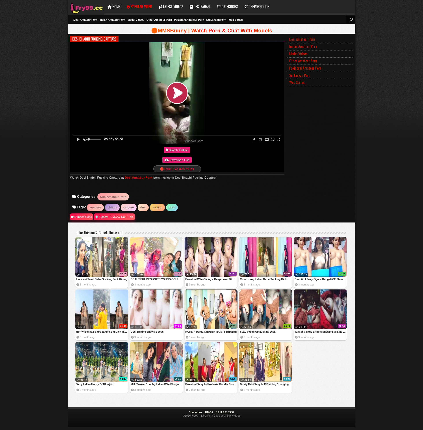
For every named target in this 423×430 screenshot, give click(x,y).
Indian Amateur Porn (112, 19)
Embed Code (83, 217)
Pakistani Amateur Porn (189, 19)
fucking (157, 207)
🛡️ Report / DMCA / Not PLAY (114, 217)
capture (128, 207)
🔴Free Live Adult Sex (177, 169)
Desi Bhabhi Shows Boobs (147, 331)
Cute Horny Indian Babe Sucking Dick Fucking (266, 279)
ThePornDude (258, 6)
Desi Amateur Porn (85, 19)
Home (115, 6)
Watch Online (178, 150)
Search (350, 20)
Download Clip (179, 160)
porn (172, 207)
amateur (95, 207)
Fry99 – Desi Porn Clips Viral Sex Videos (86, 6)
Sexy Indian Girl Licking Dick (258, 331)
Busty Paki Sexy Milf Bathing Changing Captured (266, 384)
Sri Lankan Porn (216, 19)
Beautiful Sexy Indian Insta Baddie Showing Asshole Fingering (211, 384)
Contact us (195, 412)
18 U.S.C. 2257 (225, 412)
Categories (229, 6)
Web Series (235, 19)
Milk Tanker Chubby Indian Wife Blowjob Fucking (157, 384)
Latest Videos (172, 6)
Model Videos (136, 19)
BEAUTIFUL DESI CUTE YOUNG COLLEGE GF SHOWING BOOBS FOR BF (157, 279)
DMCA (209, 412)
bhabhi (112, 207)
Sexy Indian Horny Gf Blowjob (94, 384)
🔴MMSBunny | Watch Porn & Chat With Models (211, 30)
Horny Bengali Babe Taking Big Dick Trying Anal (102, 331)
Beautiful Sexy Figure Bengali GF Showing (321, 279)
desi (143, 207)
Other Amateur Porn (159, 19)
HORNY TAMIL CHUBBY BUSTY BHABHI (211, 331)
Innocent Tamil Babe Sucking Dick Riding (101, 279)
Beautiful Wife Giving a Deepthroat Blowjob (211, 279)
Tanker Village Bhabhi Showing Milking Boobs (321, 331)
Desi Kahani (202, 6)
